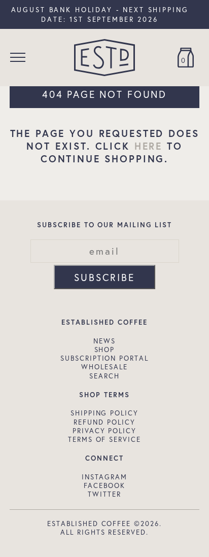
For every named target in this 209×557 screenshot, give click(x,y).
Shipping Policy (105, 412)
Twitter (104, 494)
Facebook (104, 485)
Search (104, 375)
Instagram (105, 476)
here (148, 146)
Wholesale (104, 366)
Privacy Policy (105, 430)
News (104, 340)
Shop (104, 349)
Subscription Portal (104, 358)
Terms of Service (105, 439)
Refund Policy (104, 422)
